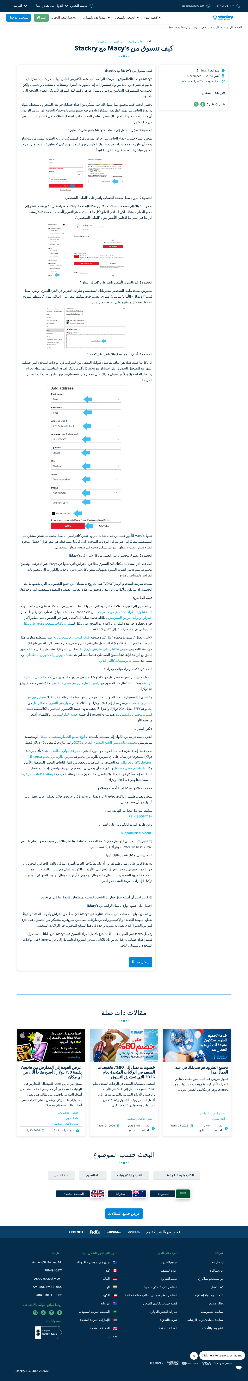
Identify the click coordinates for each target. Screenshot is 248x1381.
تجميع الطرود (169, 1262)
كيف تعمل (217, 1287)
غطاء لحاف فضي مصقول (130, 768)
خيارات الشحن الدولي (164, 1311)
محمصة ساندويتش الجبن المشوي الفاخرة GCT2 (105, 742)
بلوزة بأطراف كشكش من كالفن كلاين (120, 612)
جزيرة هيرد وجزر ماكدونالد (93, 1262)
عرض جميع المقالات (124, 1214)
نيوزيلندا (105, 1303)
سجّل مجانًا (141, 962)
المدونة (215, 27)
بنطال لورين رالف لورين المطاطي (49, 654)
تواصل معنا (217, 1262)
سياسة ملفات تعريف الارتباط (205, 1319)
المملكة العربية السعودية (94, 1311)
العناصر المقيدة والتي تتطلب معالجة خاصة (151, 1295)
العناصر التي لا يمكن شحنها (160, 1287)
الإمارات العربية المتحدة (95, 1319)
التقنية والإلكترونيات (68, 1113)
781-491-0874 (53, 1270)
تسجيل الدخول (18, 17)
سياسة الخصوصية (212, 1311)
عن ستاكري (216, 1270)
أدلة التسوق (218, 1119)
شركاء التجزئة (169, 1319)
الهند (107, 1287)
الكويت (105, 1295)
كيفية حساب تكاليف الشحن (160, 1303)
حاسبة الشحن (79, 5)
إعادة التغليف (169, 1270)
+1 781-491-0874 (140, 816)
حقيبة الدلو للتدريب (65, 714)
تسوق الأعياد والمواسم (212, 1113)
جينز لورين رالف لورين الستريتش (130, 617)
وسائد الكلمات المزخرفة (37, 774)
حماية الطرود (169, 1278)
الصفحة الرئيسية (232, 27)
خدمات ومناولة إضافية (209, 1295)
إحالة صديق (216, 1303)
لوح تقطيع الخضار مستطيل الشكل (62, 736)
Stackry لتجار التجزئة (63, 17)
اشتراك (41, 17)
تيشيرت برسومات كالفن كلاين (119, 660)
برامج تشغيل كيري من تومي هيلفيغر (77, 683)
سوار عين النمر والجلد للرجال (52, 703)
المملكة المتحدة (100, 1328)
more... (112, 1336)
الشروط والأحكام (213, 1328)
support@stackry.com (193, 5)
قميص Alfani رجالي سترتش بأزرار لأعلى (103, 649)
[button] (49, 6)
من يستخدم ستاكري (211, 1278)
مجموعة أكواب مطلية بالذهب (62, 751)
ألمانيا (106, 1278)
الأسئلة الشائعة (168, 1328)
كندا (107, 1270)
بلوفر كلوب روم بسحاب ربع (71, 637)
